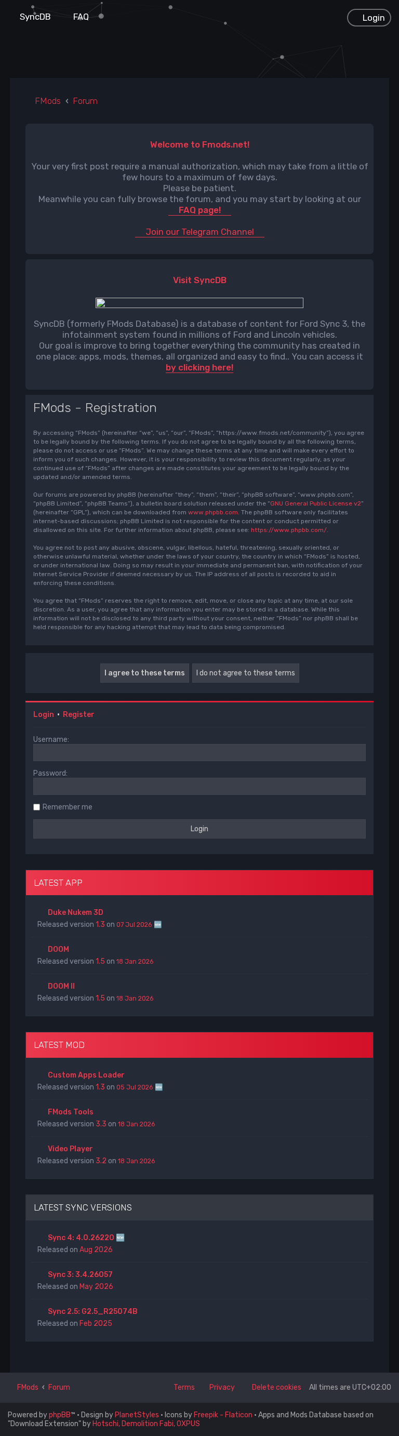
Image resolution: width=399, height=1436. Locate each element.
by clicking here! (199, 368)
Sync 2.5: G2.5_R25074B (93, 1311)
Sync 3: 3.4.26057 (80, 1274)
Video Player (70, 1149)
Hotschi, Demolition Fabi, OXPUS (146, 1423)
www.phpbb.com (213, 512)
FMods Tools (71, 1112)
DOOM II (61, 986)
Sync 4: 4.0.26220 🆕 (86, 1237)
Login (43, 714)
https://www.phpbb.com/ (289, 530)
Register (79, 714)
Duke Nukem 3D (75, 912)
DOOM (58, 949)
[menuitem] (31, 16)
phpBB (60, 1415)
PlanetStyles (137, 1415)
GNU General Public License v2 (315, 503)
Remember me (67, 807)
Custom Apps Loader (86, 1075)
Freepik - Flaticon (223, 1415)
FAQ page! (200, 210)
